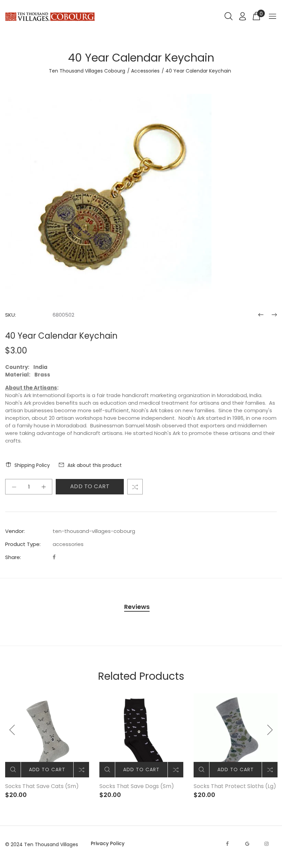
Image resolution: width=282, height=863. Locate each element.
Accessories (145, 70)
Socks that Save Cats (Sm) (42, 786)
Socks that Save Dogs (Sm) (136, 786)
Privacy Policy (107, 843)
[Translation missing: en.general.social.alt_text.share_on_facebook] (54, 557)
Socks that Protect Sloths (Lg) (235, 786)
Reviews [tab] (137, 606)
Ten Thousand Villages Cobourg (87, 70)
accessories (68, 544)
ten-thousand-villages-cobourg (94, 531)
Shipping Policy (32, 465)
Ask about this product (94, 465)
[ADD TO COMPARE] (135, 486)
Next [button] (269, 729)
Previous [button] (12, 729)
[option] (47, 746)
